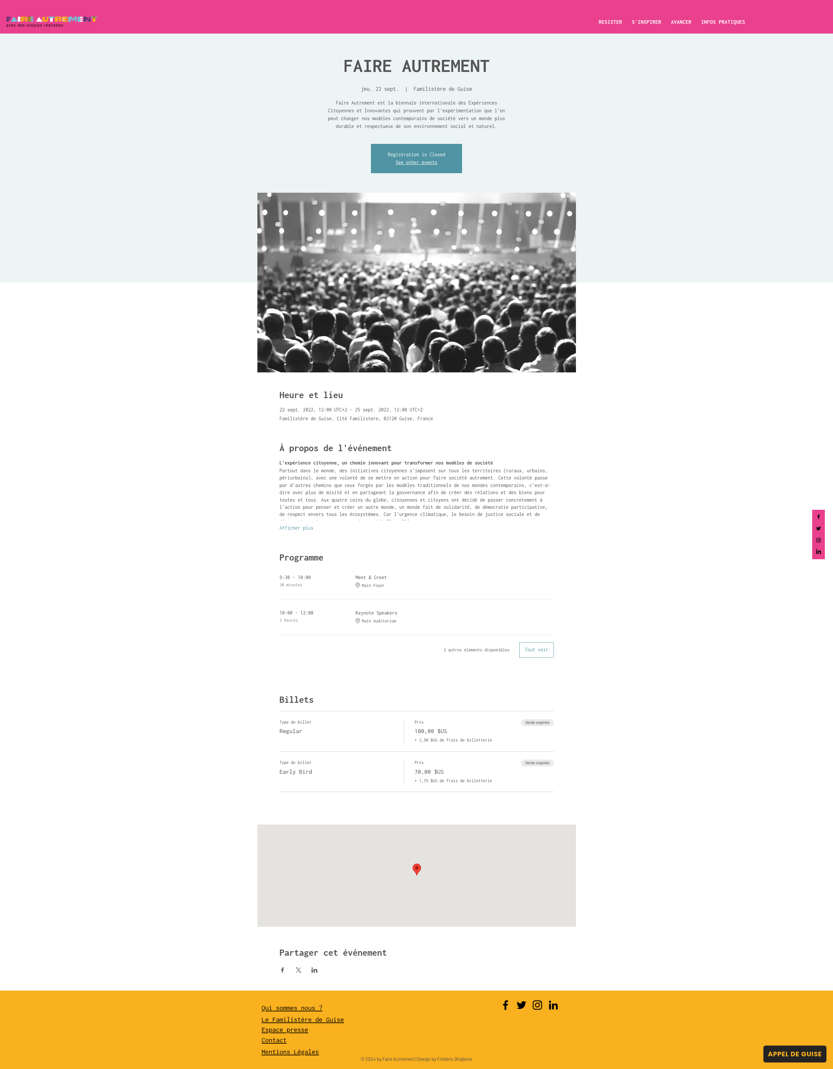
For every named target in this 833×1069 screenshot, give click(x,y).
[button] (610, 22)
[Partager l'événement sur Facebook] (283, 970)
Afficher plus (296, 528)
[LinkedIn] (818, 552)
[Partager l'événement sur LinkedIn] (314, 970)
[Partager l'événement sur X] (298, 970)
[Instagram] (818, 540)
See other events (416, 162)
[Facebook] (818, 517)
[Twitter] (818, 528)
